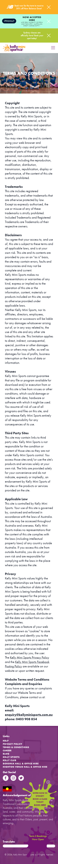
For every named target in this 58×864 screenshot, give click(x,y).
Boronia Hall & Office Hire (21, 763)
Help (6, 740)
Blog (6, 753)
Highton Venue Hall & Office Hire (25, 766)
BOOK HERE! (40, 805)
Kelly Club (9, 760)
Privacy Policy (12, 743)
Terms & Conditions (16, 747)
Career (7, 750)
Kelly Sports (11, 757)
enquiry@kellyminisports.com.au (29, 715)
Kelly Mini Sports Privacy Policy (29, 657)
